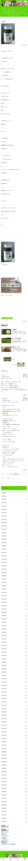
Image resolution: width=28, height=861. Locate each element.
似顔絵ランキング (5, 831)
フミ (2, 374)
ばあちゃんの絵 (5, 318)
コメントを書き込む (14, 474)
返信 (25, 395)
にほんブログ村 (5, 836)
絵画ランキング (4, 827)
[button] (25, 439)
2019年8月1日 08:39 (5, 376)
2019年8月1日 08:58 (6, 400)
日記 (11, 318)
